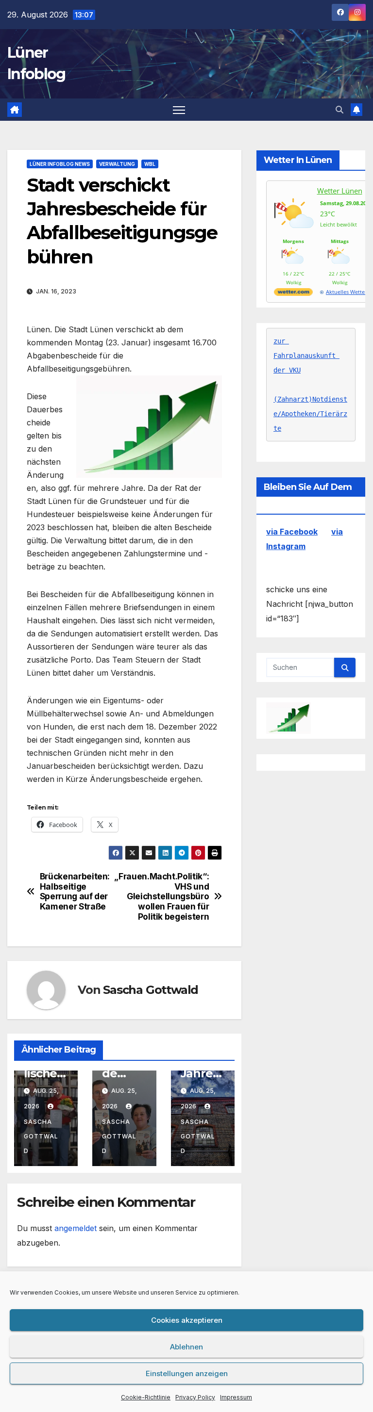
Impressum (236, 1397)
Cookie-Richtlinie (145, 1397)
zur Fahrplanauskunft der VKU (306, 355)
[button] (339, 109)
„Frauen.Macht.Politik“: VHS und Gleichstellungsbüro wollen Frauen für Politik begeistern (166, 897)
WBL (149, 164)
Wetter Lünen (339, 190)
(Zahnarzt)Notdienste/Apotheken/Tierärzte (310, 413)
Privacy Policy (195, 1397)
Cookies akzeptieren (186, 1320)
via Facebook (292, 531)
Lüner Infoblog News (60, 164)
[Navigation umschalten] (179, 109)
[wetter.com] (293, 293)
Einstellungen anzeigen (187, 1373)
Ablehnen (186, 1346)
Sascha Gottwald (150, 990)
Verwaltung (117, 164)
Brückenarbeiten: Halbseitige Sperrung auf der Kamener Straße (75, 891)
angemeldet (75, 1228)
